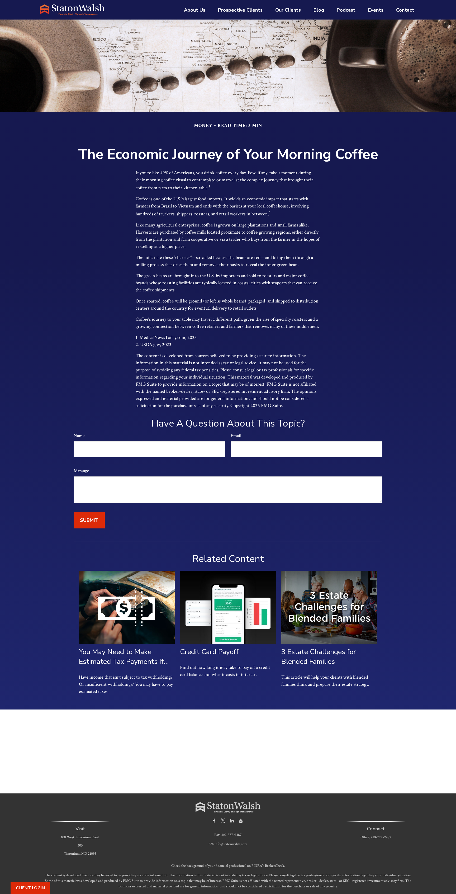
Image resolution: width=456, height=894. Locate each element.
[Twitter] (223, 820)
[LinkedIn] (232, 820)
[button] (195, 10)
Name (79, 436)
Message (81, 471)
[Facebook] (214, 820)
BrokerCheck (274, 865)
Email (236, 436)
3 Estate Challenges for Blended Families (318, 656)
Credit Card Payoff (209, 652)
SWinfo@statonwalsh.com (228, 844)
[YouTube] (241, 820)
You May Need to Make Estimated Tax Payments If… (124, 656)
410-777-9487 (381, 837)
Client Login (30, 888)
